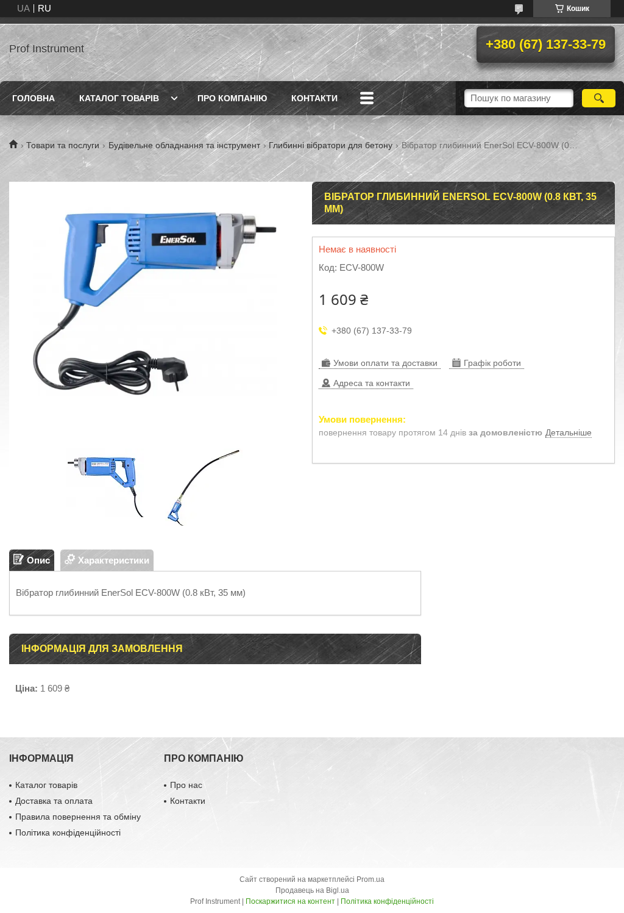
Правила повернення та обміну (78, 817)
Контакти (314, 98)
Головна (33, 98)
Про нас (186, 785)
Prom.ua (370, 879)
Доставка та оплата (54, 801)
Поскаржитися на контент (290, 901)
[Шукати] (598, 98)
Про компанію (232, 98)
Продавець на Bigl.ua (312, 890)
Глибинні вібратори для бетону (330, 145)
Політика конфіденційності (68, 832)
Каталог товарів (119, 98)
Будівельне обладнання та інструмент (184, 145)
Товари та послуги (62, 145)
